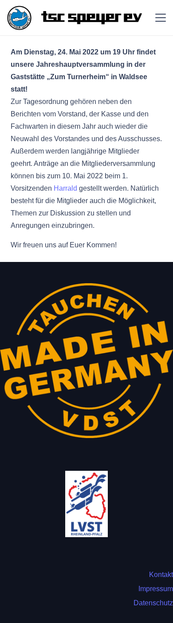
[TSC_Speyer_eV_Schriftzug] (91, 17)
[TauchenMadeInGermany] (86, 360)
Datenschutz (153, 603)
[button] (160, 17)
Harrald (65, 188)
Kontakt (161, 574)
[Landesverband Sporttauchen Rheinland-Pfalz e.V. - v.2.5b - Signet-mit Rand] (86, 504)
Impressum (155, 588)
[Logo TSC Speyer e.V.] (19, 18)
